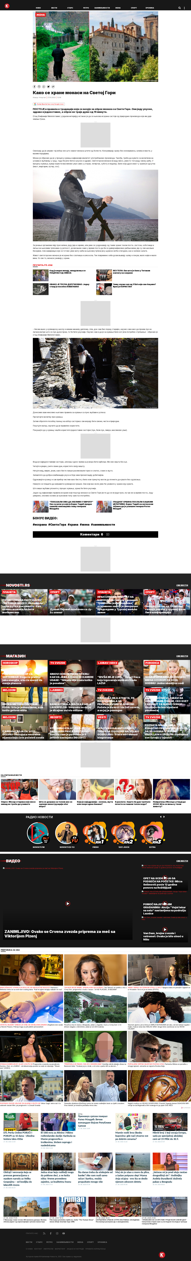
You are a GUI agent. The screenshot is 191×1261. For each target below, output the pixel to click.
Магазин (16, 656)
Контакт (38, 1249)
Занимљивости (102, 8)
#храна (73, 524)
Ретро (86, 8)
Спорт (134, 8)
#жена (84, 524)
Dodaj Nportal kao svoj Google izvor (50, 104)
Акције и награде (75, 1249)
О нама (29, 1249)
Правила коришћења (95, 1249)
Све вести (182, 585)
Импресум (48, 1249)
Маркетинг (60, 1249)
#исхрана (40, 524)
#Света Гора (57, 524)
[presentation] (161, 817)
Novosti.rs (18, 585)
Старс (70, 8)
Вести (54, 8)
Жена (118, 8)
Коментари (91, 534)
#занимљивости (103, 524)
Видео (13, 861)
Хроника (150, 8)
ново (38, 8)
